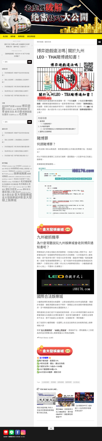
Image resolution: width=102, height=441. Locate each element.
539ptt (4, 166)
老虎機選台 (23, 184)
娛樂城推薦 (61, 382)
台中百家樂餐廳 (26, 171)
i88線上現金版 (60, 330)
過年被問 (23, 192)
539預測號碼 (25, 166)
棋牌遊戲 (21, 36)
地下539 (5, 174)
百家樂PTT (23, 179)
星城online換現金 (26, 176)
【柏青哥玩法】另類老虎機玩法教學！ (16, 91)
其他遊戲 (18, 106)
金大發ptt (28, 192)
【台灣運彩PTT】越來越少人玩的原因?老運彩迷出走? (83, 408)
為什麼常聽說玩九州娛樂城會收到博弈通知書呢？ (59, 129)
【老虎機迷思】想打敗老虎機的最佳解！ (17, 87)
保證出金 (12, 171)
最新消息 (48, 42)
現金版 (16, 179)
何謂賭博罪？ (47, 124)
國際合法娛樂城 (45, 132)
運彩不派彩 (24, 187)
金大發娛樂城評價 (12, 197)
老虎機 (5, 36)
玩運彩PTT (11, 179)
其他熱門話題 (8, 106)
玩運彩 (5, 114)
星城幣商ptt (5, 179)
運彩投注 (26, 189)
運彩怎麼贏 (19, 189)
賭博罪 (42, 121)
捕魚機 (12, 36)
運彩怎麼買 (11, 189)
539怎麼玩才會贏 (11, 166)
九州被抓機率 (45, 126)
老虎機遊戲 (14, 184)
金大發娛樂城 (46, 330)
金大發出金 (76, 382)
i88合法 (7, 169)
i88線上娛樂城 (24, 169)
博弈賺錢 (53, 382)
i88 (88, 107)
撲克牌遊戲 (31, 36)
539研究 (19, 166)
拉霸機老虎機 (18, 176)
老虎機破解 (26, 181)
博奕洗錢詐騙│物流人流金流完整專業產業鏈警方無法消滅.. (45, 410)
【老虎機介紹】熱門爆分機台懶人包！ (16, 95)
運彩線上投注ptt (11, 192)
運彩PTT (11, 187)
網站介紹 (16, 115)
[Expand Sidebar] (99, 42)
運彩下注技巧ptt (17, 187)
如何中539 (10, 174)
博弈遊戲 (40, 42)
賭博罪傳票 (69, 382)
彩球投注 (8, 109)
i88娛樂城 (14, 169)
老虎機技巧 (16, 182)
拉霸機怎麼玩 (11, 176)
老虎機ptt (9, 182)
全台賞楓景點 (18, 171)
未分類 (18, 112)
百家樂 (11, 115)
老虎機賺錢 (6, 184)
